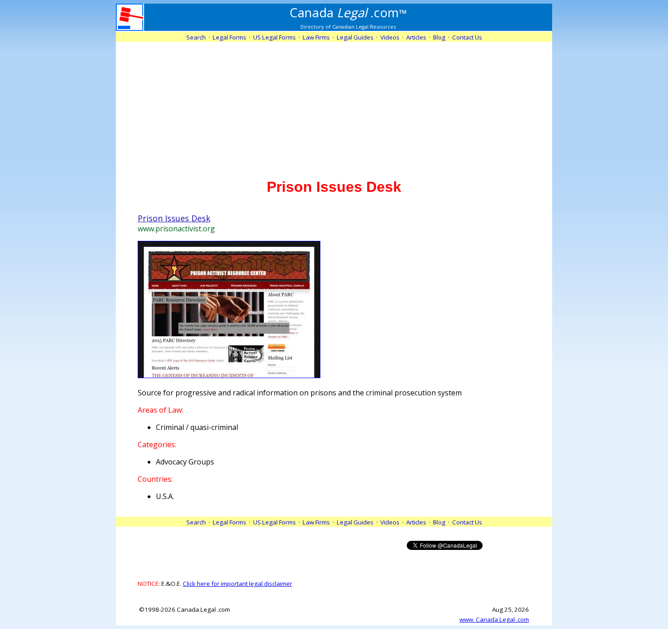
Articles (416, 37)
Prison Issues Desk (174, 218)
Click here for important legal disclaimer (237, 583)
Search (196, 37)
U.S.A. (165, 496)
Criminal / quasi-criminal (197, 427)
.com (348, 12)
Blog (439, 37)
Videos (389, 37)
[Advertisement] (334, 105)
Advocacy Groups (185, 462)
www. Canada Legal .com (494, 619)
